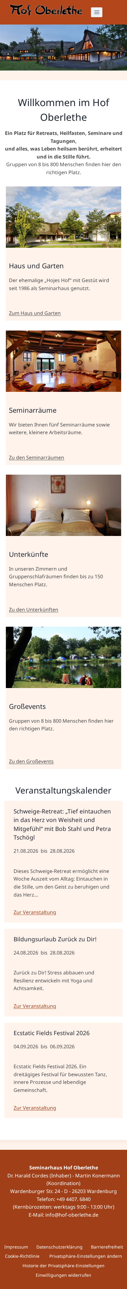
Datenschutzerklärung (59, 1247)
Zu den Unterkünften (33, 609)
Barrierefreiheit (107, 1247)
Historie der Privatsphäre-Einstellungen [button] (63, 1265)
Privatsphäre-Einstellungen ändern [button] (85, 1256)
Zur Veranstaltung (35, 912)
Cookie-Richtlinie (22, 1256)
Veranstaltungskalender (63, 790)
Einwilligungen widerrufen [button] (63, 1275)
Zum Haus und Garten (35, 313)
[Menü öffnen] (96, 12)
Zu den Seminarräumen (36, 457)
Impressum (16, 1247)
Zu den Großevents (31, 761)
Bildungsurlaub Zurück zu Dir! (55, 939)
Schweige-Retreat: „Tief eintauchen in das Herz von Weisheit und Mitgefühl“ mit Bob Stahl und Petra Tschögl (62, 824)
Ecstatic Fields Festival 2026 (52, 1033)
